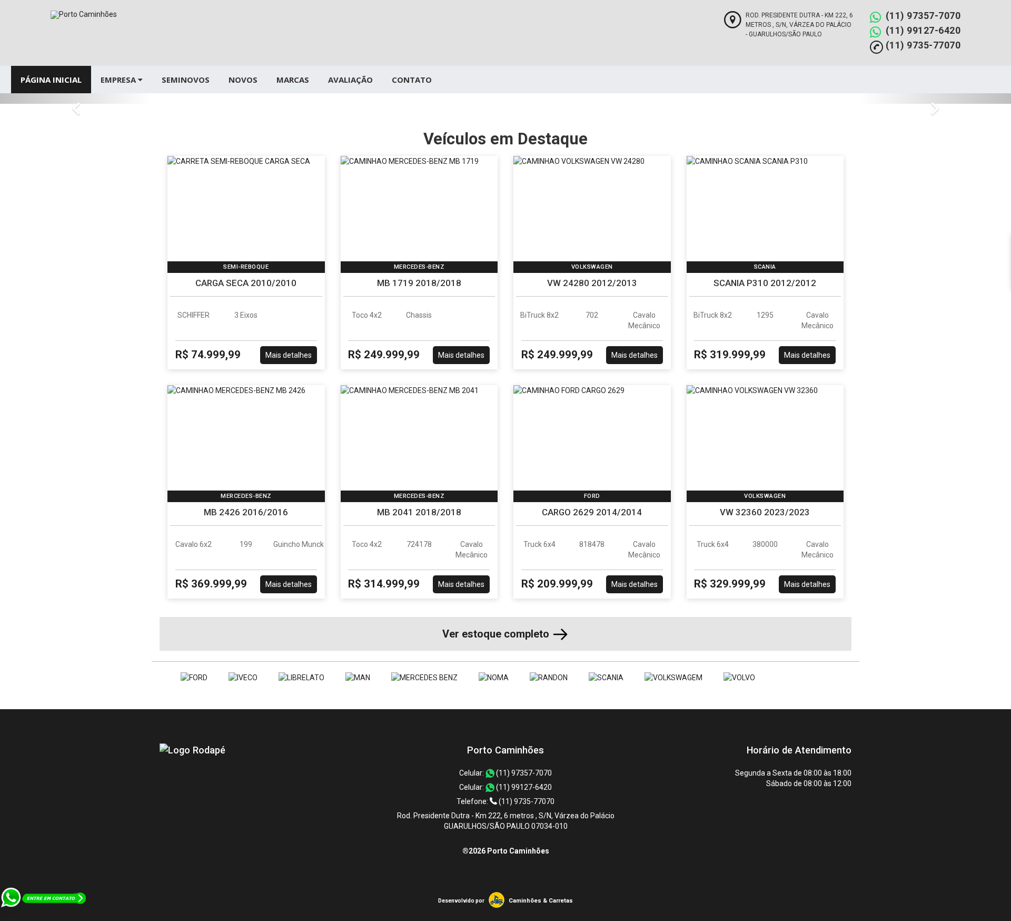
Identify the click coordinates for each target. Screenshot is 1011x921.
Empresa (119, 79)
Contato (412, 79)
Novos (243, 79)
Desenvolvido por (461, 901)
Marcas (292, 79)
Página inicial (51, 79)
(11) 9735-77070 (923, 45)
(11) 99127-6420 (923, 30)
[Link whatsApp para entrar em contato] (44, 916)
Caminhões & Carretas (541, 900)
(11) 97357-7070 (923, 15)
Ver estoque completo (497, 634)
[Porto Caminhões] (192, 750)
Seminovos (186, 79)
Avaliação (350, 79)
